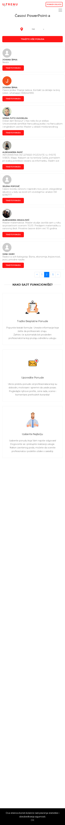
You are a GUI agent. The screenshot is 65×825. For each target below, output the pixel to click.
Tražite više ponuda (32, 39)
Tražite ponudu (13, 68)
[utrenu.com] (10, 4)
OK (32, 820)
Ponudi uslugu (54, 4)
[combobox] (35, 29)
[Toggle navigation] (59, 10)
